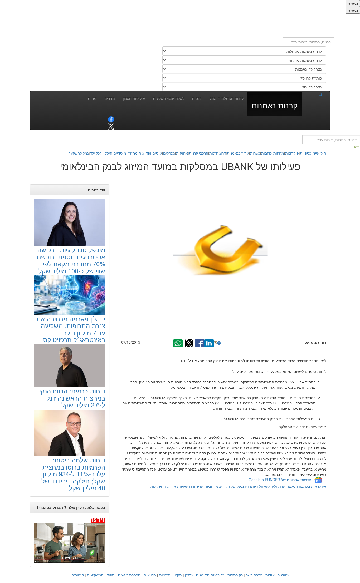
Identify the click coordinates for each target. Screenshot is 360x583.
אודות (270, 574)
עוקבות (266, 153)
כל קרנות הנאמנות (210, 574)
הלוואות (150, 574)
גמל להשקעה (78, 153)
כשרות (255, 153)
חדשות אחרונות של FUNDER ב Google (280, 479)
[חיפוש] (314, 94)
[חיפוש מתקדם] (357, 146)
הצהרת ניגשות (129, 574)
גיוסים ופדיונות (150, 153)
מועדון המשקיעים (101, 574)
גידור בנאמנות (238, 153)
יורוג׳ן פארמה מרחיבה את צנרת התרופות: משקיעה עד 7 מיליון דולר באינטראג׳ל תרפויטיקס (70, 329)
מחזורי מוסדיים (125, 153)
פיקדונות (292, 153)
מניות (92, 98)
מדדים (109, 98)
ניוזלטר (283, 574)
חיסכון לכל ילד (101, 153)
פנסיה (197, 98)
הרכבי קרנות (198, 153)
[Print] (219, 342)
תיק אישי (319, 153)
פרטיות (165, 574)
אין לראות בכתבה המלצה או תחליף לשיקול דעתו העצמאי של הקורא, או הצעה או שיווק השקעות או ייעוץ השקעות (238, 486)
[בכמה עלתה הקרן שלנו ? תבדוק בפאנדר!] (69, 539)
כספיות (305, 153)
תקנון (178, 574)
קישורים (77, 574)
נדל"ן (189, 574)
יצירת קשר (254, 574)
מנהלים (169, 153)
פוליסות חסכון (134, 98)
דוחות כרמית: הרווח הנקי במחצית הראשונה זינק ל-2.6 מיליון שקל (72, 397)
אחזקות (182, 153)
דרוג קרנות (217, 153)
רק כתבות (235, 574)
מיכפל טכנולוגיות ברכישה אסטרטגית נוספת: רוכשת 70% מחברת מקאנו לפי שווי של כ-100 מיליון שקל (71, 260)
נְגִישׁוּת (353, 3)
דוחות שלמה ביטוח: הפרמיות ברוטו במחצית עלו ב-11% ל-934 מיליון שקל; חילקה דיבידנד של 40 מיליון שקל (73, 473)
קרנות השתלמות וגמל (227, 98)
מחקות (278, 153)
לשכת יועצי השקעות (168, 98)
